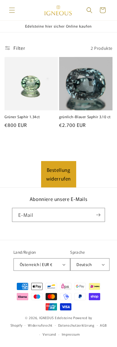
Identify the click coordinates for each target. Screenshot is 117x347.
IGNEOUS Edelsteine (56, 317)
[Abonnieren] (98, 215)
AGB (103, 325)
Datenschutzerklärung (76, 325)
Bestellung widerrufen (58, 174)
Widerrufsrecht (40, 325)
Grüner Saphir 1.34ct (22, 116)
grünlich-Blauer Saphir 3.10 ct (85, 116)
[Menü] (12, 10)
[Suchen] (89, 10)
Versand (49, 334)
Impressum (71, 334)
